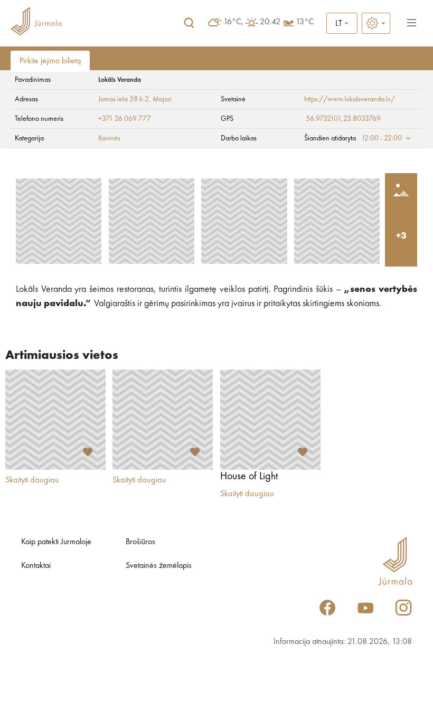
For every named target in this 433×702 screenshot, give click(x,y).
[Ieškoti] (189, 23)
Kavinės (109, 138)
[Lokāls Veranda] (58, 221)
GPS (227, 118)
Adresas (26, 99)
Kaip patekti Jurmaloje (56, 542)
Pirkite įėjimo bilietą (50, 61)
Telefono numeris (39, 118)
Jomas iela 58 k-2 (123, 99)
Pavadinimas (33, 79)
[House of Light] (270, 419)
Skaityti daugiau (32, 480)
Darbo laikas (239, 138)
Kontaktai (36, 566)
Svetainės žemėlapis (159, 566)
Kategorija (29, 138)
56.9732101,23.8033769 (343, 118)
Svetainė (233, 99)
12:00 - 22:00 (381, 138)
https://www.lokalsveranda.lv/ (349, 99)
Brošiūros (140, 542)
